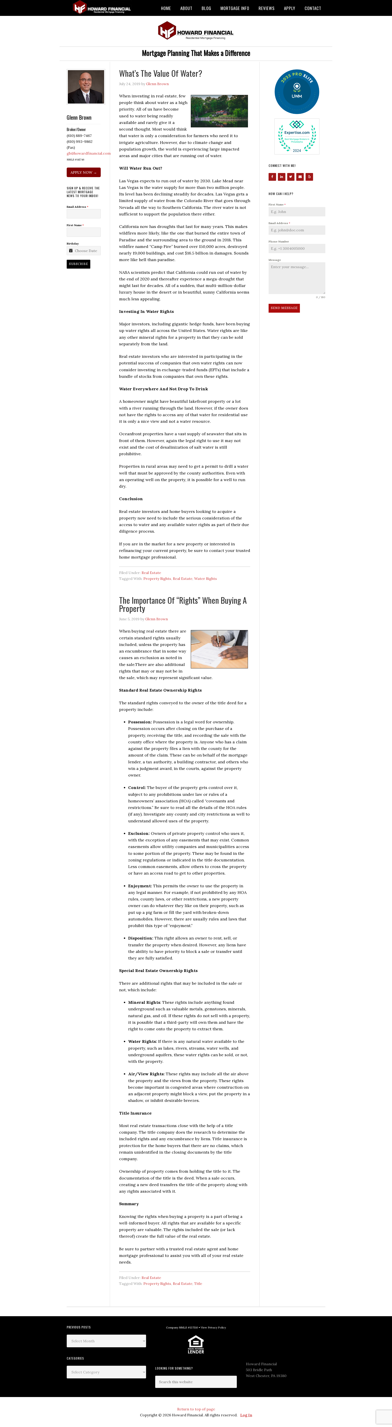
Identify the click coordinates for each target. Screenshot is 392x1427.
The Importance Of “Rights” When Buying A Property (183, 604)
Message (275, 260)
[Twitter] (291, 177)
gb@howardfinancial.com (89, 153)
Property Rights (157, 578)
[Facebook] (272, 177)
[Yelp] (309, 177)
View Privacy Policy (213, 1327)
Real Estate (151, 572)
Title (198, 1283)
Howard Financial (103, 7)
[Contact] (300, 177)
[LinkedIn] (281, 177)
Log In (246, 1415)
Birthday (73, 243)
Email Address (279, 223)
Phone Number (279, 241)
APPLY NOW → (84, 172)
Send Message (284, 308)
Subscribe (78, 264)
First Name (277, 204)
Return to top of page (196, 1409)
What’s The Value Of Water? (160, 73)
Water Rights (205, 578)
